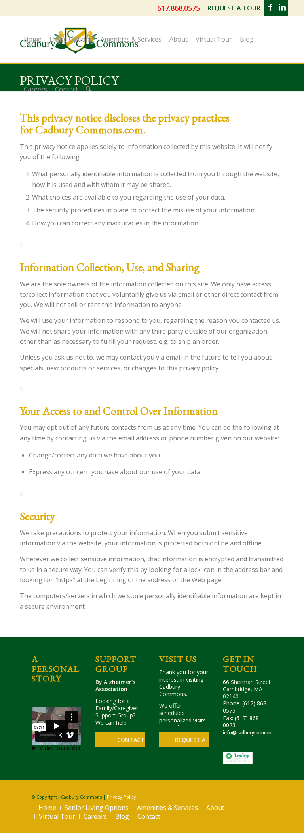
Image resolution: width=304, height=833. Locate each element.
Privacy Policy (121, 797)
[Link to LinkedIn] (282, 8)
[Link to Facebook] (270, 8)
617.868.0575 (178, 8)
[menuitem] (234, 8)
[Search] (88, 89)
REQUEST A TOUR (233, 8)
